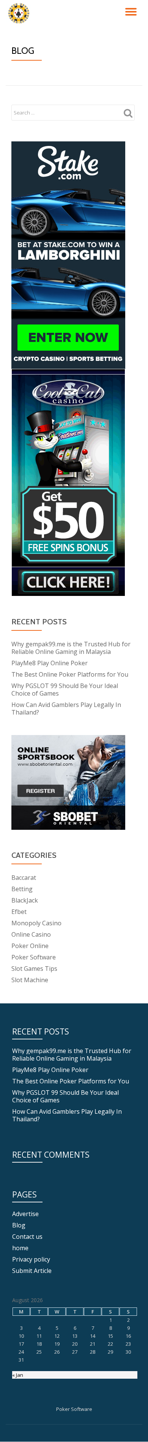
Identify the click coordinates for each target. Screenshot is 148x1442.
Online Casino (31, 934)
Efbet (19, 912)
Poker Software (33, 957)
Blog (18, 1225)
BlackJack (24, 900)
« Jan (17, 1374)
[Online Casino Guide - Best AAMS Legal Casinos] (20, 13)
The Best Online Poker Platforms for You (69, 674)
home (20, 1248)
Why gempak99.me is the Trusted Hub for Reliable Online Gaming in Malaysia (71, 648)
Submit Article (32, 1270)
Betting (22, 889)
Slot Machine (29, 980)
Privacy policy (31, 1259)
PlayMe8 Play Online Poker (49, 663)
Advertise (25, 1214)
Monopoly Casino (36, 923)
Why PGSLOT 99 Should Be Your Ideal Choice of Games (64, 689)
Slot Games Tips (34, 968)
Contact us (27, 1236)
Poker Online (30, 946)
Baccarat (23, 877)
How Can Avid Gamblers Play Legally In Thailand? (66, 708)
